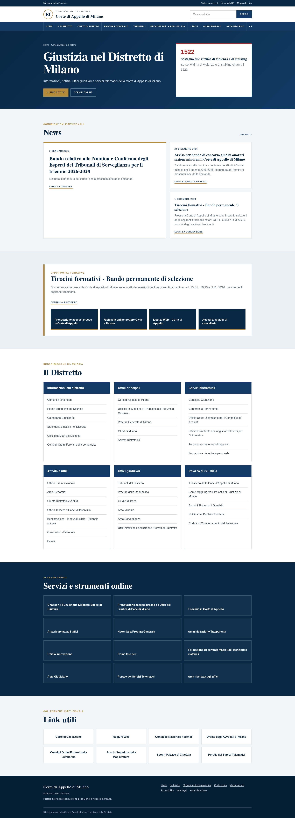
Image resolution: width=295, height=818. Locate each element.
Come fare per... (128, 654)
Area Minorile (235, 26)
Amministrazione (198, 790)
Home (49, 26)
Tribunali (139, 26)
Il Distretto (65, 26)
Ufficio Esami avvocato (61, 483)
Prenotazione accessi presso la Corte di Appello (73, 321)
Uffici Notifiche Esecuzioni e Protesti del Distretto (147, 528)
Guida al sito (220, 785)
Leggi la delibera (61, 186)
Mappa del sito (244, 3)
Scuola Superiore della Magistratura (121, 754)
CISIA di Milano (127, 431)
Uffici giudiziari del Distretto (63, 435)
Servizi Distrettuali (129, 440)
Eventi (51, 541)
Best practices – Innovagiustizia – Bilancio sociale (72, 521)
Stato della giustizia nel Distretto (66, 426)
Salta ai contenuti (209, 3)
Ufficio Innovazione (59, 654)
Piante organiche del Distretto (65, 408)
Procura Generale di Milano (134, 422)
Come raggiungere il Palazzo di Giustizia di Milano (215, 494)
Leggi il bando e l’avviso (190, 182)
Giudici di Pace (212, 26)
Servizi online (83, 92)
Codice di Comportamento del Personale (213, 523)
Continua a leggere (64, 302)
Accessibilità (227, 3)
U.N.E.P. (194, 26)
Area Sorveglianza (129, 518)
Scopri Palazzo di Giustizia (174, 754)
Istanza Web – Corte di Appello (167, 321)
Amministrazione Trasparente (207, 631)
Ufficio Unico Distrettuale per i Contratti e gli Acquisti (215, 420)
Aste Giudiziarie (57, 676)
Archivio (246, 134)
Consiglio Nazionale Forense (174, 736)
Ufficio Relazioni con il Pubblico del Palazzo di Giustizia (146, 411)
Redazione (175, 785)
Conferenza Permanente (203, 408)
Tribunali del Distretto (131, 483)
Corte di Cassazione (68, 736)
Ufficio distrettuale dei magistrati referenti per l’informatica (215, 433)
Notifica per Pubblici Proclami (206, 514)
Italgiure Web (121, 736)
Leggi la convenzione (188, 232)
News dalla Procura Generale (136, 631)
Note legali (182, 790)
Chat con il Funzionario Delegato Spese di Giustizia (74, 607)
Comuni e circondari (59, 399)
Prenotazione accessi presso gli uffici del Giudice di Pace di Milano (144, 607)
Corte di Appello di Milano (133, 399)
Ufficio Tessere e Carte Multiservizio (69, 510)
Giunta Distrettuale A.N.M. (63, 501)
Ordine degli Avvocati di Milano (226, 736)
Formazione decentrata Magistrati (209, 444)
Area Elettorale (56, 492)
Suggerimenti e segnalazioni (197, 785)
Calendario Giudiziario (61, 417)
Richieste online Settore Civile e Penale (123, 321)
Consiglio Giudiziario (201, 399)
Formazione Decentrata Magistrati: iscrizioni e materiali (217, 652)
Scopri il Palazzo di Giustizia (206, 505)
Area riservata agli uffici (62, 631)
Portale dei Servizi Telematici (136, 676)
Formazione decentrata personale (209, 453)
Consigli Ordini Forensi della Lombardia (71, 444)
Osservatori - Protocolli (61, 532)
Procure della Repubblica (167, 26)
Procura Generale (116, 26)
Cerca (244, 14)
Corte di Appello (88, 26)
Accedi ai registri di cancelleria (214, 321)
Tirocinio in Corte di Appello (206, 609)
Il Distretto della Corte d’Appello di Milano (214, 483)
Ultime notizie (56, 92)
